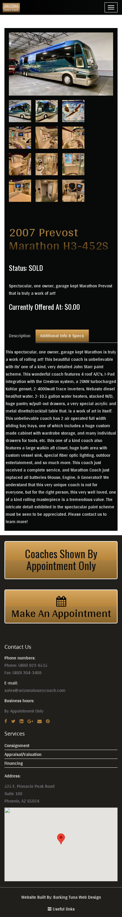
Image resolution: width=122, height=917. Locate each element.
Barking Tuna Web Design (77, 897)
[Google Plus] (30, 721)
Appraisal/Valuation (22, 754)
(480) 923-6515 (32, 665)
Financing (13, 763)
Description (19, 336)
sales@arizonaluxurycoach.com (34, 690)
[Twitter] (13, 721)
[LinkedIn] (21, 721)
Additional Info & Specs (62, 336)
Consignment (16, 745)
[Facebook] (5, 721)
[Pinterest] (48, 721)
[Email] (39, 721)
